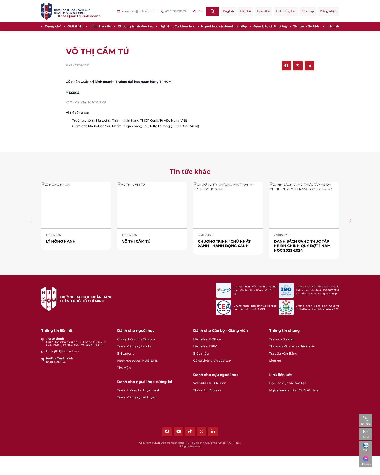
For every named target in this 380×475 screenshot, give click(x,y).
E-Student (125, 353)
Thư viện (124, 368)
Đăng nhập (328, 11)
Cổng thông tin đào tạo (136, 339)
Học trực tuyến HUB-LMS (137, 360)
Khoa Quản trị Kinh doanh (79, 16)
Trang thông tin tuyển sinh (138, 390)
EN (201, 11)
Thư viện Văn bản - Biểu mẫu (292, 346)
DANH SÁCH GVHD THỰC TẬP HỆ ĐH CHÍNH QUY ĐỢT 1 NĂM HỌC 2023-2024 (295, 246)
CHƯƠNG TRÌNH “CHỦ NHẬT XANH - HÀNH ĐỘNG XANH (217, 243)
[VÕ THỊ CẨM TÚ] (190, 92)
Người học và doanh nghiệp (224, 26)
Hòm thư (263, 11)
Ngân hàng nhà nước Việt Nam (294, 390)
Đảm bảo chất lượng (270, 26)
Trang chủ (53, 26)
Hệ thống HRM (205, 346)
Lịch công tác (285, 11)
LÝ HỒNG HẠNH (53, 241)
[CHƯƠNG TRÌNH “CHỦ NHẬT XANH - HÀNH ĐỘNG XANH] (221, 205)
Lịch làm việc (101, 26)
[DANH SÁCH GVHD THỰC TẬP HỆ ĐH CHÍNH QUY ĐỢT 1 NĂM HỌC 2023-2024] (297, 205)
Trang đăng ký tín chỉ (134, 346)
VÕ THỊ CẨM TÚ (129, 241)
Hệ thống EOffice (207, 339)
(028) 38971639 (56, 362)
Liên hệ (245, 11)
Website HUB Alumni (210, 383)
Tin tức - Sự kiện (306, 26)
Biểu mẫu (201, 353)
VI (194, 11)
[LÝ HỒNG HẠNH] (69, 205)
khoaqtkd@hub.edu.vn (62, 351)
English (228, 11)
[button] (30, 220)
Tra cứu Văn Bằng (283, 353)
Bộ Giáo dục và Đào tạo (287, 383)
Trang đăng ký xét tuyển (137, 397)
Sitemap (308, 11)
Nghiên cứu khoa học (177, 26)
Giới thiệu (75, 26)
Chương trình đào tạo (135, 26)
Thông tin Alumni (207, 390)
